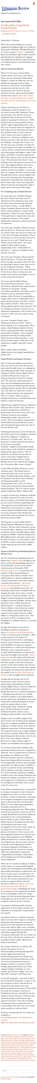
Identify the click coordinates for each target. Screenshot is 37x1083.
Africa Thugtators (14, 1038)
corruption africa (17, 1042)
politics (7, 1053)
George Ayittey (11, 1046)
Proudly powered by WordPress (10, 1077)
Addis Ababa (30, 1035)
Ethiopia (9, 1035)
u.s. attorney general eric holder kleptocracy (18, 1058)
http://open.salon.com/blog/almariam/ (19, 1023)
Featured (15, 1035)
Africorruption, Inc (9, 571)
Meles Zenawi (10, 1049)
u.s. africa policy (26, 1056)
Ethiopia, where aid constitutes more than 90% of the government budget (17, 886)
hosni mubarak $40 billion (9, 1047)
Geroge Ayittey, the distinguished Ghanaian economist (16, 585)
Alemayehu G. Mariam (9, 34)
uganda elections (6, 1060)
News (20, 1035)
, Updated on (19, 31)
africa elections (5, 1036)
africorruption (14, 1040)
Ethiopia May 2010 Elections (19, 1044)
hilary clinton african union (24, 1046)
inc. (18, 1047)
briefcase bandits (6, 1042)
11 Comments (31, 1060)
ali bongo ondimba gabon (26, 1040)
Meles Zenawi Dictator (21, 1049)
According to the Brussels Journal (19, 632)
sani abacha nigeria (16, 1053)
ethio (2, 1044)
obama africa (20, 1051)
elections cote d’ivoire (29, 1042)
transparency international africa (11, 1056)
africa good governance (18, 1036)
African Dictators (25, 1038)
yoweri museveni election (19, 1060)
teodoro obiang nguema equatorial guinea (22, 1055)
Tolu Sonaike (7, 1079)
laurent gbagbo (24, 1047)
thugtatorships (17, 560)
